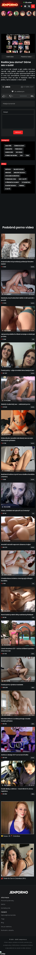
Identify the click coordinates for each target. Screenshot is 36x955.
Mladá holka (19, 169)
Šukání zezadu (10, 186)
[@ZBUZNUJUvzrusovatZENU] (16, 13)
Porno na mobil (11, 155)
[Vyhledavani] (29, 6)
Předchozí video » (26, 57)
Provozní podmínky (7, 901)
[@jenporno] (3, 13)
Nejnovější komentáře (8, 915)
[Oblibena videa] (21, 6)
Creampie (8, 149)
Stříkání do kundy (12, 182)
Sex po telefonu (6, 927)
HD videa (19, 152)
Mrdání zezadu (19, 173)
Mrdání (8, 173)
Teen (27, 155)
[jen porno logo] (18, 892)
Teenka (21, 186)
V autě (7, 189)
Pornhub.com (10, 179)
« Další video (10, 57)
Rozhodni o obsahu (7, 930)
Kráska (8, 169)
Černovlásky (19, 146)
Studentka (26, 182)
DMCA (3, 904)
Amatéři (8, 146)
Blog (2, 923)
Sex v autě (22, 179)
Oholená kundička (12, 176)
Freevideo (18, 149)
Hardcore (9, 152)
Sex (21, 155)
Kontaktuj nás (5, 908)
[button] (33, 6)
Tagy (2, 919)
